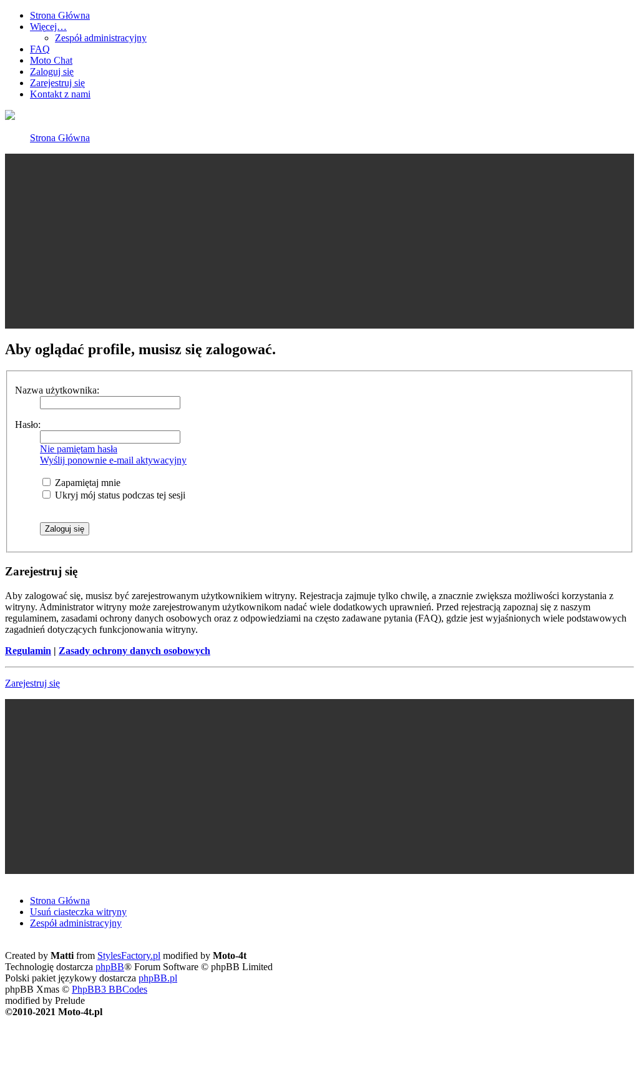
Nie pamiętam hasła (78, 449)
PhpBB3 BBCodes (109, 989)
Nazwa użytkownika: (57, 390)
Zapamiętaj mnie (86, 482)
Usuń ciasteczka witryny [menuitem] (78, 911)
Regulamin (28, 650)
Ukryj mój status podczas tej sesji (118, 495)
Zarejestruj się (32, 683)
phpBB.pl (158, 978)
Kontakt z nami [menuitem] (60, 94)
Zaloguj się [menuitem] (52, 71)
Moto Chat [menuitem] (51, 60)
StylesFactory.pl (128, 955)
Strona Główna (60, 137)
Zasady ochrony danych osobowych (134, 650)
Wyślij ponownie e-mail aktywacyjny (113, 460)
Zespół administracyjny (101, 37)
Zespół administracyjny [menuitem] (76, 923)
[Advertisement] (319, 241)
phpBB (109, 966)
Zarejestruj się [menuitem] (57, 82)
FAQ (40, 49)
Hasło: (28, 424)
